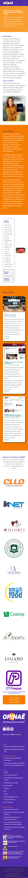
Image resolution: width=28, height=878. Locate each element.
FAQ (5, 791)
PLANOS (6, 788)
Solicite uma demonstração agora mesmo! (14, 700)
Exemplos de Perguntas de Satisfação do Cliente (14, 857)
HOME (6, 772)
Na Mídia (13, 316)
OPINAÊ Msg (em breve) (11, 797)
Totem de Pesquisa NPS (11, 809)
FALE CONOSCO (8, 802)
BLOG (5, 794)
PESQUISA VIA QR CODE (11, 783)
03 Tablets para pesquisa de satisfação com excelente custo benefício (16, 837)
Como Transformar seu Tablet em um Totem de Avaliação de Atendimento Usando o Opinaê (16, 853)
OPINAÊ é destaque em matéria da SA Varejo (13, 362)
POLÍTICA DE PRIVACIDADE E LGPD (14, 746)
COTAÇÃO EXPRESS (9, 799)
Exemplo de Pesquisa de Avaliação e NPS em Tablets (16, 842)
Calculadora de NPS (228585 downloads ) (12, 759)
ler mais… (7, 338)
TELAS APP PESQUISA (10, 775)
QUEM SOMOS (8, 785)
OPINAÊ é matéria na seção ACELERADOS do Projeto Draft (13, 415)
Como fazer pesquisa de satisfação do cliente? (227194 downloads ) (14, 764)
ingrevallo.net (15, 873)
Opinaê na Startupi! (10, 315)
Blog (13, 365)
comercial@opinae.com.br (14, 876)
